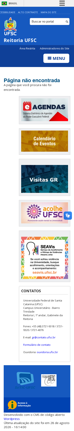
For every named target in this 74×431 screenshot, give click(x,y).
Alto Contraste (28, 12)
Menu (58, 58)
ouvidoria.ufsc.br (47, 352)
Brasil (13, 3)
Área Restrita (28, 48)
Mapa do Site (48, 12)
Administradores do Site (54, 48)
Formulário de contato (37, 345)
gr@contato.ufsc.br (44, 337)
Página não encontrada (32, 80)
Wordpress (12, 419)
